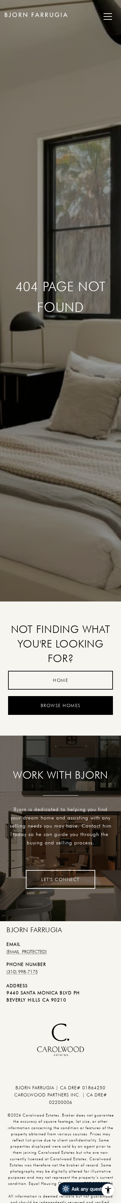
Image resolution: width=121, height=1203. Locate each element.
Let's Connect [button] (60, 879)
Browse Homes (61, 705)
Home (60, 680)
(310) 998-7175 (22, 971)
